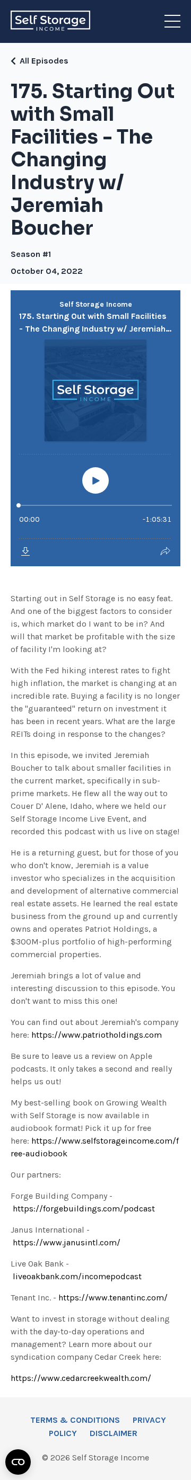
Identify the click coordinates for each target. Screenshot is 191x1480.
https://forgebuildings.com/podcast (84, 1208)
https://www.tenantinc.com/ (113, 1297)
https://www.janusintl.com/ (66, 1242)
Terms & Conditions (75, 1420)
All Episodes (44, 61)
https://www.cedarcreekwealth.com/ (81, 1378)
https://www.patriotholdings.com (96, 1035)
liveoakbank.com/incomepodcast (77, 1276)
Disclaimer (113, 1433)
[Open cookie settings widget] (18, 1462)
